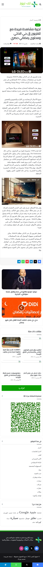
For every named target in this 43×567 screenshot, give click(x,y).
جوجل (27, 518)
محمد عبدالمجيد (34, 43)
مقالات (39, 492)
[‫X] (35, 261)
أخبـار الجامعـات (36, 451)
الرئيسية (36, 20)
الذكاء (14, 513)
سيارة (14, 518)
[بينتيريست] (27, 261)
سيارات (39, 481)
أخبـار (31, 20)
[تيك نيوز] (28, 4)
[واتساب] (23, 261)
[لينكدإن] (31, 261)
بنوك (39, 470)
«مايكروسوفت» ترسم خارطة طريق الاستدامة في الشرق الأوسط (12, 375)
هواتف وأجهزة (37, 495)
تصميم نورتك (21, 559)
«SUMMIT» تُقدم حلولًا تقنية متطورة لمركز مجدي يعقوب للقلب (12, 351)
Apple (33, 512)
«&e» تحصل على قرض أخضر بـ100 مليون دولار (32, 374)
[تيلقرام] (19, 261)
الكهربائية (5, 513)
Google (24, 512)
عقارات (39, 488)
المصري (39, 518)
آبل (17, 513)
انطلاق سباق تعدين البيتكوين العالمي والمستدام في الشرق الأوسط (32, 352)
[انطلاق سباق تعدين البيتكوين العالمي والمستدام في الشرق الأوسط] (31, 342)
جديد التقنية (37, 473)
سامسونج (21, 518)
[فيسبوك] (39, 261)
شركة (8, 518)
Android (39, 513)
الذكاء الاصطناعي (36, 462)
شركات (39, 484)
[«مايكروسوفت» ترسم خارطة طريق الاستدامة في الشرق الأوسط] (11, 365)
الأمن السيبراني (36, 459)
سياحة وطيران (37, 477)
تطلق (33, 518)
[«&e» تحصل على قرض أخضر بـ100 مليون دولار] (31, 365)
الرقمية (10, 513)
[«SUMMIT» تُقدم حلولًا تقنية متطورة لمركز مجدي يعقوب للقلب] (11, 342)
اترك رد (21, 388)
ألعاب (39, 455)
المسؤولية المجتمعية (35, 466)
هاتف (33, 522)
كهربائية (38, 522)
